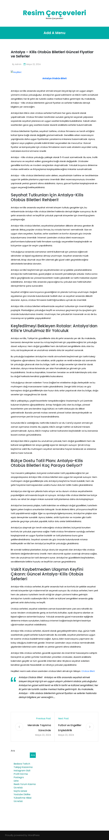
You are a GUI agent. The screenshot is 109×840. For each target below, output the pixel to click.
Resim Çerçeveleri (54, 13)
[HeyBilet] (16, 72)
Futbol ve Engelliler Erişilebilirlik (69, 727)
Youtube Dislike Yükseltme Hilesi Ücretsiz (22, 798)
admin (18, 64)
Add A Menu (54, 32)
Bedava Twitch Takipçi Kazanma (23, 765)
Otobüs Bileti (88, 671)
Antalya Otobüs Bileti (54, 78)
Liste (16, 780)
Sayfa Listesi (20, 791)
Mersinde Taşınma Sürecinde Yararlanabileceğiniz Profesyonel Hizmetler (39, 728)
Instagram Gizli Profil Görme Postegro (22, 774)
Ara (13, 750)
